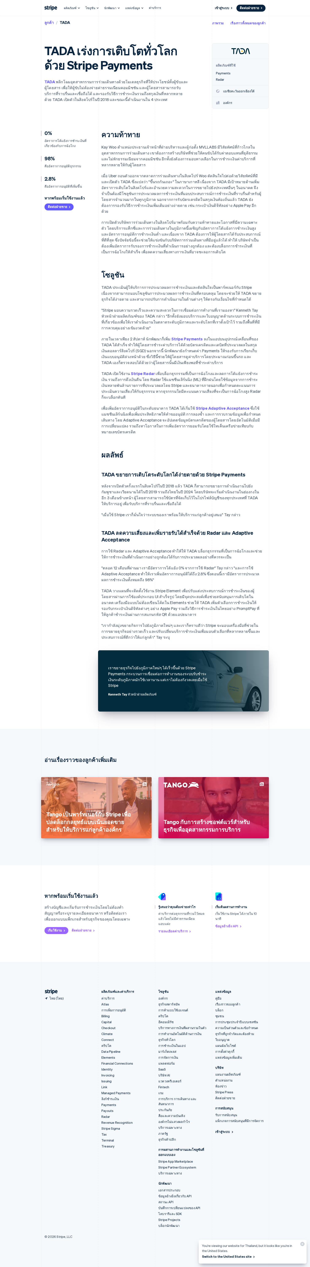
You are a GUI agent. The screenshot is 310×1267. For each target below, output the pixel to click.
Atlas (105, 1004)
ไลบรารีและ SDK (170, 1214)
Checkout (108, 1028)
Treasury (108, 1146)
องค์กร (163, 998)
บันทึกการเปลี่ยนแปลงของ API (179, 1208)
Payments (108, 1105)
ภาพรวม (218, 23)
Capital (106, 1022)
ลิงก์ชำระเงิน (110, 1099)
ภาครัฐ (163, 1133)
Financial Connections (117, 1063)
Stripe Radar (143, 373)
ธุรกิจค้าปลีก (167, 1139)
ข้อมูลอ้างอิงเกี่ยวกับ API (174, 1196)
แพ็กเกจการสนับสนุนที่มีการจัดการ (239, 1121)
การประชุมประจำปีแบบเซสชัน (236, 1022)
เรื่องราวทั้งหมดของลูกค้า (248, 23)
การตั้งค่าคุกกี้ (224, 1051)
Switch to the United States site (227, 1256)
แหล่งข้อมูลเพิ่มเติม (228, 1057)
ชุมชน (219, 1016)
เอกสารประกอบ (169, 1190)
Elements (108, 1057)
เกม (161, 1093)
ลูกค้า (49, 22)
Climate (107, 1034)
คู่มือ (218, 998)
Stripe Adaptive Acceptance (222, 408)
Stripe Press (224, 1092)
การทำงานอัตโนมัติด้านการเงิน (179, 1034)
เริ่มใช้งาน (55, 930)
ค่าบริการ (155, 8)
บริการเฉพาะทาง (170, 1127)
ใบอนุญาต (222, 1040)
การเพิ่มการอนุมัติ (113, 1010)
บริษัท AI (164, 1075)
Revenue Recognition (117, 1122)
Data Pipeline (111, 1051)
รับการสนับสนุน (226, 1115)
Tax (104, 1134)
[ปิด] (302, 1245)
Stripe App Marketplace (175, 1161)
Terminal (107, 1140)
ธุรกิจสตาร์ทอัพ (169, 1004)
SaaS (162, 1069)
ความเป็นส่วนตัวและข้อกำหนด (236, 1028)
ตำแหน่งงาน (224, 1080)
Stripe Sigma (110, 1128)
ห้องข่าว (220, 1086)
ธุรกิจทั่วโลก (166, 1040)
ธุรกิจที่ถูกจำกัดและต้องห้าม (234, 1034)
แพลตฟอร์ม (166, 1063)
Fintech (163, 1087)
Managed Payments (116, 1093)
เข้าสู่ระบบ (222, 8)
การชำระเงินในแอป (172, 1045)
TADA (49, 81)
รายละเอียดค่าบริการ (173, 931)
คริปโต (106, 1045)
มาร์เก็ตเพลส (167, 1051)
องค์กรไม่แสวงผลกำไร (174, 1122)
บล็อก (219, 1010)
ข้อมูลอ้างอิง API (226, 926)
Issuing (106, 1081)
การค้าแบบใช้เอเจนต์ (173, 1010)
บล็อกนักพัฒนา (168, 1225)
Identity (107, 1069)
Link (104, 1087)
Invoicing (107, 1075)
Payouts (107, 1111)
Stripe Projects (169, 1220)
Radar (105, 1116)
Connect (107, 1040)
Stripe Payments (187, 338)
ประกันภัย (165, 1110)
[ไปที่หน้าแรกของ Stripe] (49, 991)
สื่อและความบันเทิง (171, 1116)
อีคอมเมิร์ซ (166, 1022)
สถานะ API (165, 1202)
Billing (105, 1016)
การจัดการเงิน (168, 1057)
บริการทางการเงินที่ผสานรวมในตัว (182, 1028)
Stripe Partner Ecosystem (177, 1167)
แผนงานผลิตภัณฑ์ (228, 1074)
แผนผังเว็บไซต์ (225, 1045)
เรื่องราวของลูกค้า (227, 1004)
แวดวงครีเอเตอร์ (170, 1081)
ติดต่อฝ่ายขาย (249, 8)
